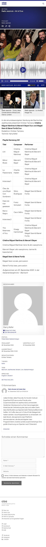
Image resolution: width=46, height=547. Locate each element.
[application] (23, 81)
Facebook (6, 535)
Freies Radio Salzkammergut (10, 339)
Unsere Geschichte (9, 514)
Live (22, 369)
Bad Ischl (4, 369)
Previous (1, 103)
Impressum (6, 526)
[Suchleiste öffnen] (43, 4)
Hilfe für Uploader (8, 516)
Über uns (6, 510)
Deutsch (10, 375)
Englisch (4, 375)
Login (5, 524)
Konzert (18, 369)
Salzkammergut (28, 369)
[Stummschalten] (37, 81)
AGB (4, 530)
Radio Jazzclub (6, 23)
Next (43, 103)
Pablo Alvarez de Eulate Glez (16, 389)
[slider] (19, 81)
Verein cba (6, 512)
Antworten (6, 429)
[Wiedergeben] (2, 81)
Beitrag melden (7, 380)
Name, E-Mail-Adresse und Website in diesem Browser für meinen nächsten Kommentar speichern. (21, 476)
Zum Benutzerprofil (10, 332)
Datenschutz (7, 528)
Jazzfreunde (11, 369)
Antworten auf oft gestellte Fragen (13, 518)
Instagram (6, 537)
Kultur (3, 363)
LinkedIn (6, 539)
